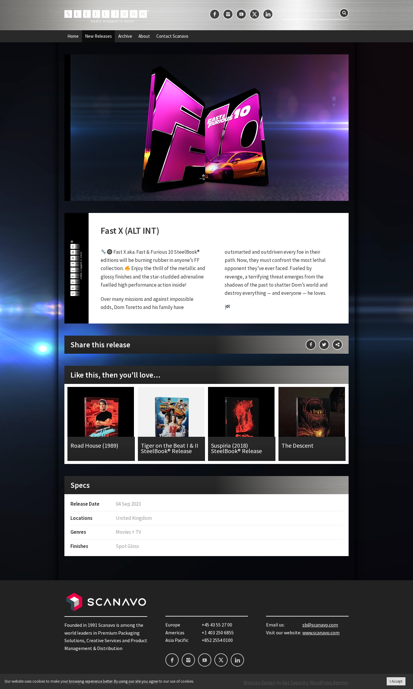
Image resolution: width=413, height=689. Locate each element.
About (144, 36)
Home (73, 36)
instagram (228, 14)
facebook (214, 14)
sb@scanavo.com (320, 625)
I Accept (396, 681)
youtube (241, 14)
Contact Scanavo (172, 36)
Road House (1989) (101, 424)
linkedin (267, 14)
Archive (125, 36)
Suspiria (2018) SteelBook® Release (241, 424)
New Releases (98, 36)
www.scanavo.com (321, 632)
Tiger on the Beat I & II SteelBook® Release (171, 424)
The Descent (312, 424)
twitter (254, 14)
